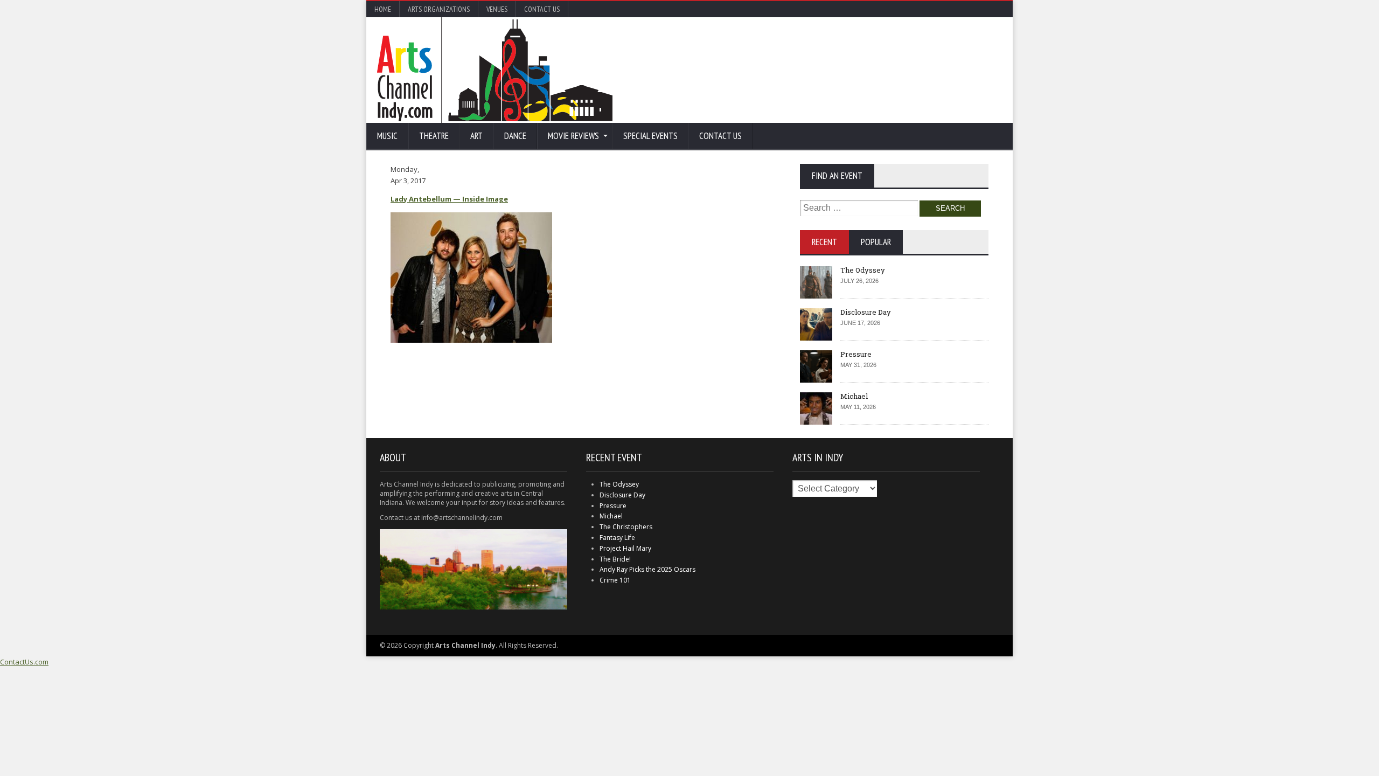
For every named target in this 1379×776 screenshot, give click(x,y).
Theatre (434, 136)
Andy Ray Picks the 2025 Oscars (647, 569)
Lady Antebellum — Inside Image (449, 199)
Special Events (650, 136)
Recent (824, 242)
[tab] (824, 242)
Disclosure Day (865, 312)
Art (476, 136)
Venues (496, 9)
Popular (876, 242)
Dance (515, 136)
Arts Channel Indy (494, 70)
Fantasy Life (617, 537)
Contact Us (542, 9)
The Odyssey (862, 270)
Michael (854, 396)
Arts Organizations (439, 9)
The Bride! (615, 559)
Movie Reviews (573, 136)
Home (382, 9)
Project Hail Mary (625, 548)
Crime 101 (615, 580)
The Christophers (626, 526)
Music (387, 136)
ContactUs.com (24, 662)
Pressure (856, 354)
